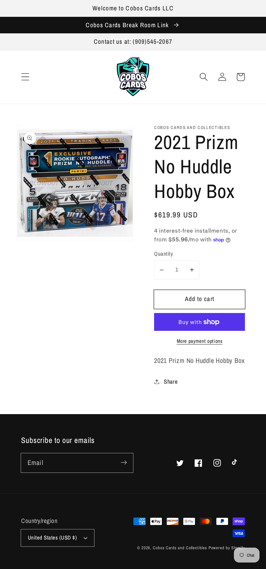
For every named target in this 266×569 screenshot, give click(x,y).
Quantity (163, 253)
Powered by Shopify (227, 548)
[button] (25, 77)
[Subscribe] (124, 462)
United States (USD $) (52, 537)
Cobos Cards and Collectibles (180, 548)
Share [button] (171, 381)
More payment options (200, 341)
